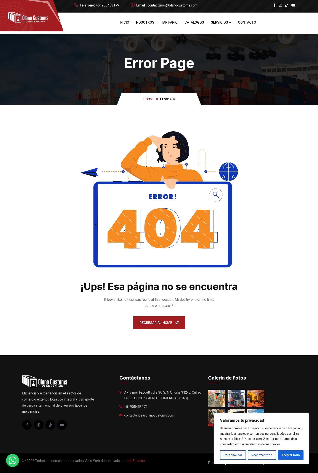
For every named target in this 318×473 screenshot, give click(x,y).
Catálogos (194, 22)
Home (148, 99)
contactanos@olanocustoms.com (173, 5)
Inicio (124, 22)
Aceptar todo (290, 455)
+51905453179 (107, 5)
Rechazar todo (261, 455)
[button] (12, 460)
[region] (261, 438)
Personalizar (233, 455)
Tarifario (169, 22)
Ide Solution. (136, 461)
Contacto (247, 22)
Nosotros (145, 22)
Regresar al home (156, 323)
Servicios (219, 22)
